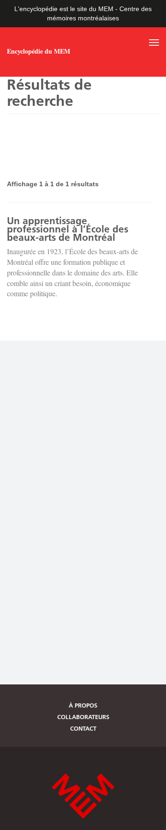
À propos (83, 705)
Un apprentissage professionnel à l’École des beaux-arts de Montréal (67, 229)
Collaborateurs (83, 716)
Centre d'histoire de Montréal (83, 796)
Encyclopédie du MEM (38, 51)
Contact (83, 728)
